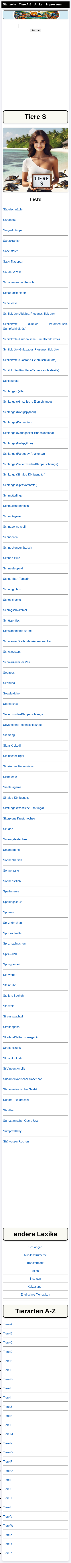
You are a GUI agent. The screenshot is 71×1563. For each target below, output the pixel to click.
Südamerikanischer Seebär (20, 1089)
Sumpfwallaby (12, 1131)
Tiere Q (8, 1470)
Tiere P (7, 1461)
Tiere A (7, 1324)
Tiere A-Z (25, 4)
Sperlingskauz (12, 901)
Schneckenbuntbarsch (17, 547)
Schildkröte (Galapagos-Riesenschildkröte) (31, 349)
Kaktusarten (35, 1286)
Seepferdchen (12, 693)
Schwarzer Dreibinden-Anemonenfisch (28, 641)
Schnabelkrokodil (14, 526)
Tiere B (7, 1333)
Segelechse (11, 703)
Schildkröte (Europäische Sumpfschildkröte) (31, 339)
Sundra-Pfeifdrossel (16, 1099)
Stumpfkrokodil (12, 1058)
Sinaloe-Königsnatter (16, 797)
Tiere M (8, 1434)
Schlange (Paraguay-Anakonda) (24, 453)
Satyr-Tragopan (13, 261)
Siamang (9, 735)
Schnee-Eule (11, 557)
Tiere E (7, 1361)
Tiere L (7, 1425)
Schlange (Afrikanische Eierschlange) (27, 401)
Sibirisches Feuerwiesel (18, 766)
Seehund (9, 683)
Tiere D (8, 1351)
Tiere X (7, 1534)
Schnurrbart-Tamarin (16, 578)
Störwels (8, 1006)
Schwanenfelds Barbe (17, 630)
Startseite (9, 4)
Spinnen (8, 912)
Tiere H (8, 1388)
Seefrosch (9, 672)
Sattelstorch (10, 251)
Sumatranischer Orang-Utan (21, 1120)
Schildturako (11, 380)
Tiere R (8, 1479)
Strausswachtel (13, 1016)
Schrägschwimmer (15, 610)
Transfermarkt (35, 1262)
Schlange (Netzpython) (18, 443)
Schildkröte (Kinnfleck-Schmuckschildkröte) (31, 370)
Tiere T (7, 1498)
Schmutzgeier (12, 516)
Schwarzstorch (12, 651)
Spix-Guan (10, 954)
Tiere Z (7, 1553)
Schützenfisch (12, 620)
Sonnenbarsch (12, 860)
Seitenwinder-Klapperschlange (23, 714)
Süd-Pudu (9, 1110)
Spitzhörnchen (12, 922)
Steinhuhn (9, 985)
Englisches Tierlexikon (35, 1294)
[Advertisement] (35, 70)
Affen (35, 1270)
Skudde (8, 829)
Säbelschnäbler (13, 209)
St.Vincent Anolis (14, 1068)
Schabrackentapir (14, 292)
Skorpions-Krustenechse (19, 818)
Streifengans (11, 1026)
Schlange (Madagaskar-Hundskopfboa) (28, 432)
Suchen (35, 30)
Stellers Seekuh (13, 995)
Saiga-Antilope (12, 230)
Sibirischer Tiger (13, 755)
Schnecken (10, 537)
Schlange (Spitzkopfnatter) (20, 485)
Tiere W (8, 1525)
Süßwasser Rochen (16, 1141)
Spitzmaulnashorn (15, 943)
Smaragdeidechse (15, 839)
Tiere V (7, 1516)
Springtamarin (12, 964)
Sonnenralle (11, 870)
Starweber (9, 974)
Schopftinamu (12, 599)
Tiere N (8, 1443)
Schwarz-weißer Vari (16, 662)
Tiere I (7, 1397)
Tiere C (8, 1342)
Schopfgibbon (12, 589)
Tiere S (7, 1489)
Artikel (38, 4)
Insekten (35, 1278)
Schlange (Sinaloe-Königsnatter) (24, 474)
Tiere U (8, 1507)
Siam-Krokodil (12, 745)
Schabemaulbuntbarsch (18, 282)
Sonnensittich (12, 881)
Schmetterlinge (13, 495)
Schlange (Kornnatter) (17, 422)
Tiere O (8, 1452)
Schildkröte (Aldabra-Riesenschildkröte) (29, 313)
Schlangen (35, 1247)
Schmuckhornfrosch (16, 505)
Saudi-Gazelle (12, 272)
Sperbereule (11, 891)
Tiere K (7, 1415)
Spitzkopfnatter (12, 933)
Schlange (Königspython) (19, 412)
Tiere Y (7, 1543)
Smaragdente (12, 849)
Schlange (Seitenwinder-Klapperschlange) (30, 464)
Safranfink (9, 219)
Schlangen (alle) (13, 391)
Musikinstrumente (35, 1255)
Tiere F (7, 1370)
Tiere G (8, 1379)
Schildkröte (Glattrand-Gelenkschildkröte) (29, 360)
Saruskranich (11, 240)
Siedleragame (12, 787)
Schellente (10, 303)
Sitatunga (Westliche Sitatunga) (23, 808)
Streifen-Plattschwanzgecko (21, 1037)
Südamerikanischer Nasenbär (22, 1079)
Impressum (54, 4)
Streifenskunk (12, 1047)
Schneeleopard (13, 568)
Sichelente (10, 776)
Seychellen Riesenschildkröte (22, 724)
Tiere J (7, 1406)
